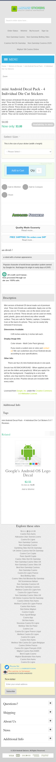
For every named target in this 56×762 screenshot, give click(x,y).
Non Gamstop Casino (16, 37)
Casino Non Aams (28, 534)
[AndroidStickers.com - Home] (28, 9)
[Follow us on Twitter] (20, 666)
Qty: (32, 170)
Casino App (28, 618)
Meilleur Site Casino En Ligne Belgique (28, 643)
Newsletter (10, 679)
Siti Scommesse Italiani (28, 581)
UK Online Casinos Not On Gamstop (28, 551)
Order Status (12, 31)
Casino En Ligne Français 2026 (28, 648)
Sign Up (45, 31)
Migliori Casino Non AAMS (28, 651)
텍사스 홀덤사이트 (28, 531)
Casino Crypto (28, 612)
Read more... (27, 230)
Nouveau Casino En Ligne (28, 623)
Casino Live (28, 629)
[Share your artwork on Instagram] (18, 671)
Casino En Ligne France (28, 573)
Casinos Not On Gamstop (15, 43)
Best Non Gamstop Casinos (28, 567)
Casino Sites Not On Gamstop (28, 559)
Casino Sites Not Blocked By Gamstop (28, 578)
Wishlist (24, 31)
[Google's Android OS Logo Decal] (28, 453)
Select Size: (12, 136)
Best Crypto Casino (28, 654)
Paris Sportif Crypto (28, 556)
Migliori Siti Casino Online (28, 49)
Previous (47, 433)
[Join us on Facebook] (2, 666)
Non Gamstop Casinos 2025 (40, 43)
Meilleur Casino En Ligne (28, 634)
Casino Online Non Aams (28, 601)
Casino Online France (28, 645)
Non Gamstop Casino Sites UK (28, 562)
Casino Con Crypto (28, 553)
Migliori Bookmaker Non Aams (28, 657)
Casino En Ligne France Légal (28, 631)
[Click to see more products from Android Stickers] (28, 215)
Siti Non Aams (28, 620)
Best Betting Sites (28, 576)
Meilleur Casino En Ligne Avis (28, 590)
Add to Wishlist (28, 489)
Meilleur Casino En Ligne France (28, 604)
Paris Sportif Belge (28, 615)
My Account (34, 31)
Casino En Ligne (28, 539)
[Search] (48, 20)
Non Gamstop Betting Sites (38, 37)
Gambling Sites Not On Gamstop (28, 548)
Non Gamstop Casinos (28, 542)
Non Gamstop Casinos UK (28, 584)
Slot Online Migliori (28, 609)
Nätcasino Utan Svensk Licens (28, 537)
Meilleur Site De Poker (28, 626)
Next (52, 433)
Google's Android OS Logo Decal (27, 472)
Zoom (5, 76)
